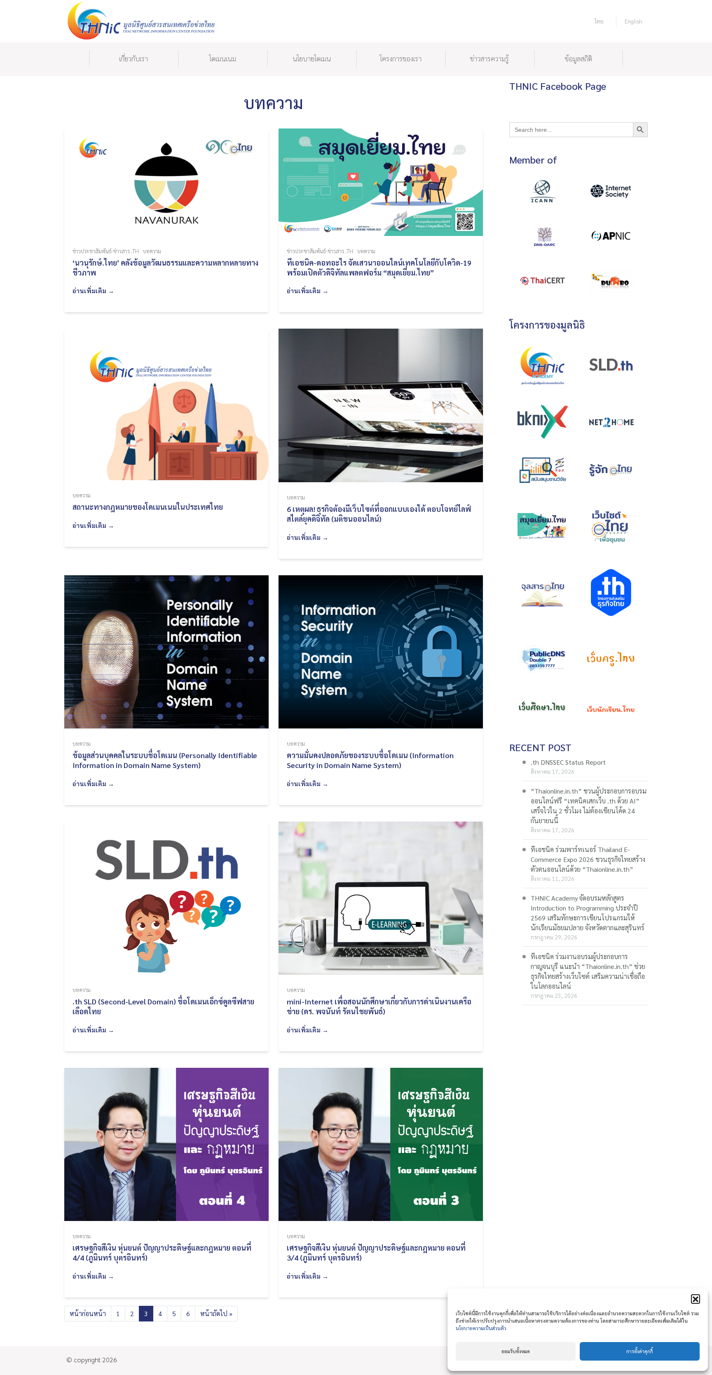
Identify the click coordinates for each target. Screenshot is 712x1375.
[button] (695, 1299)
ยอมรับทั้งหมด (515, 1351)
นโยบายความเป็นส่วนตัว (481, 1328)
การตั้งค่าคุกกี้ (639, 1351)
